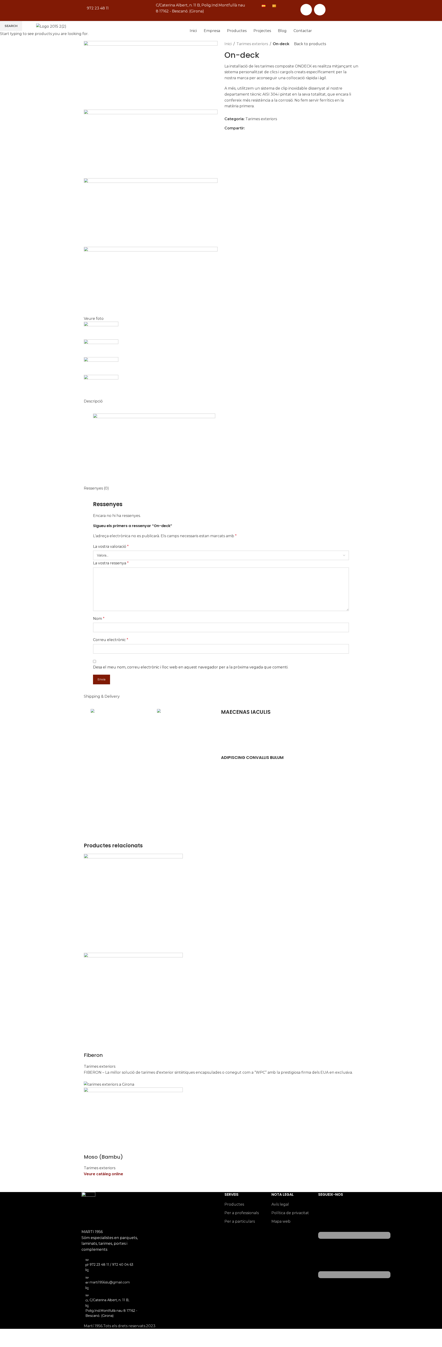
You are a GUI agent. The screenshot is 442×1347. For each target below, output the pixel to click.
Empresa (212, 31)
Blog (282, 31)
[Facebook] (306, 9)
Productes (237, 31)
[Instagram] (320, 9)
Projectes (262, 31)
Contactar (303, 31)
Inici (193, 31)
